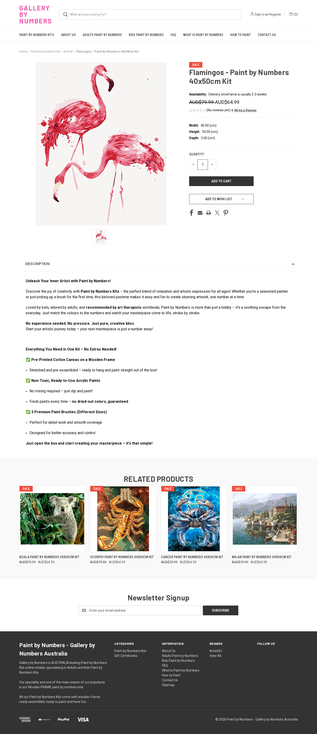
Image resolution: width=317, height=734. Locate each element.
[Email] (200, 213)
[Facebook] (191, 213)
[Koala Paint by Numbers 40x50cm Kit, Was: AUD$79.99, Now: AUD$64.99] (52, 519)
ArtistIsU (216, 651)
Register (275, 14)
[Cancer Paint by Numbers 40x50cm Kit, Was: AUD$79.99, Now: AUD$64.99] (194, 519)
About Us (68, 35)
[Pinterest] (225, 213)
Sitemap (168, 685)
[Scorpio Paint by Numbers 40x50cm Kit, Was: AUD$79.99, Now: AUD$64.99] (123, 519)
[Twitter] (217, 213)
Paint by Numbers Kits (36, 35)
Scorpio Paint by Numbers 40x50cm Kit (122, 557)
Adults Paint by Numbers (102, 35)
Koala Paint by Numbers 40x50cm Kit (49, 557)
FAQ (173, 35)
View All (215, 656)
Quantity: (197, 154)
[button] (243, 110)
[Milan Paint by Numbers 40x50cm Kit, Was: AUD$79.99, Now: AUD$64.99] (265, 519)
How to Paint (240, 35)
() (295, 14)
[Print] (208, 213)
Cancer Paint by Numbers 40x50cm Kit (192, 557)
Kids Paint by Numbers (146, 35)
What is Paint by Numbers (203, 35)
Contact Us (267, 35)
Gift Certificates (125, 656)
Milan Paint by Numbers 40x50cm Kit (261, 557)
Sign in (260, 14)
